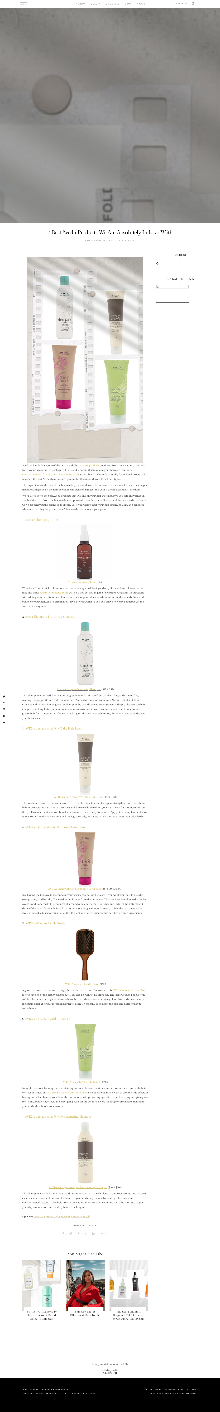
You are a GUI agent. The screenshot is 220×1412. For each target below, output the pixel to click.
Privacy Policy (154, 1389)
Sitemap (192, 1389)
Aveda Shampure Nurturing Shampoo (50, 616)
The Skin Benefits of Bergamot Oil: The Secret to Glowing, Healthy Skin (128, 1315)
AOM (23, 4)
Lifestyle (113, 4)
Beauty (96, 4)
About (141, 4)
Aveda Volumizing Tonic (41, 520)
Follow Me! (110, 1373)
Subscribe (182, 4)
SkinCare (129, 240)
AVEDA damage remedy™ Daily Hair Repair (54, 728)
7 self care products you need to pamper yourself (61, 1216)
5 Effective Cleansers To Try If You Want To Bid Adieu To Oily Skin (42, 1315)
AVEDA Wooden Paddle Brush (45, 923)
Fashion (80, 4)
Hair (120, 240)
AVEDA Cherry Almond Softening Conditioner (56, 827)
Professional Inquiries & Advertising (46, 1389)
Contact (170, 1389)
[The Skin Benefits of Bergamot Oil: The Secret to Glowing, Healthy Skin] (129, 1285)
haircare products (89, 465)
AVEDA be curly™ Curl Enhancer (47, 1019)
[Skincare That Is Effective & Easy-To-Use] (85, 1285)
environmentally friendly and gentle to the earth (50, 474)
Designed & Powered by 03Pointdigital (173, 1394)
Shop (128, 4)
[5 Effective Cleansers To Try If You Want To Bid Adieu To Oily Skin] (41, 1285)
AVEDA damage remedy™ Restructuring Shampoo (58, 1116)
